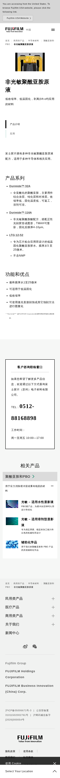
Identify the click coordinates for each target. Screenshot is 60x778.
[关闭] (54, 763)
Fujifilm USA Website (18, 18)
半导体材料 (34, 41)
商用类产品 (19, 41)
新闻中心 (12, 633)
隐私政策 (10, 751)
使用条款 (28, 751)
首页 (7, 41)
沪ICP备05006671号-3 (18, 710)
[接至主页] (14, 29)
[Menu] (53, 29)
